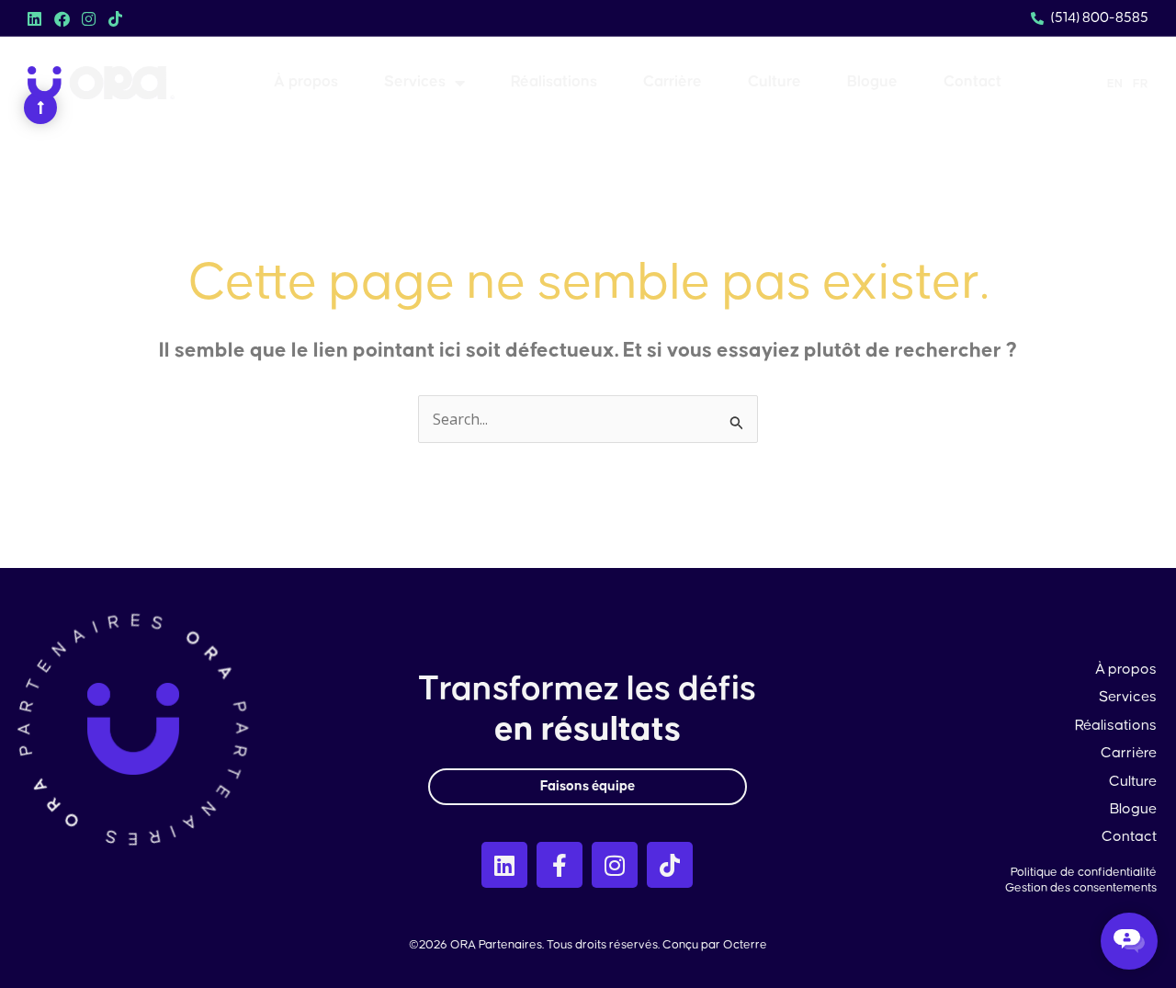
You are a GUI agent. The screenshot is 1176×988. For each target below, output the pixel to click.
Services (415, 82)
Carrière (672, 82)
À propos (306, 82)
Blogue (872, 82)
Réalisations (554, 82)
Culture (774, 82)
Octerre (745, 944)
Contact (972, 82)
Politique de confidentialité (1084, 872)
